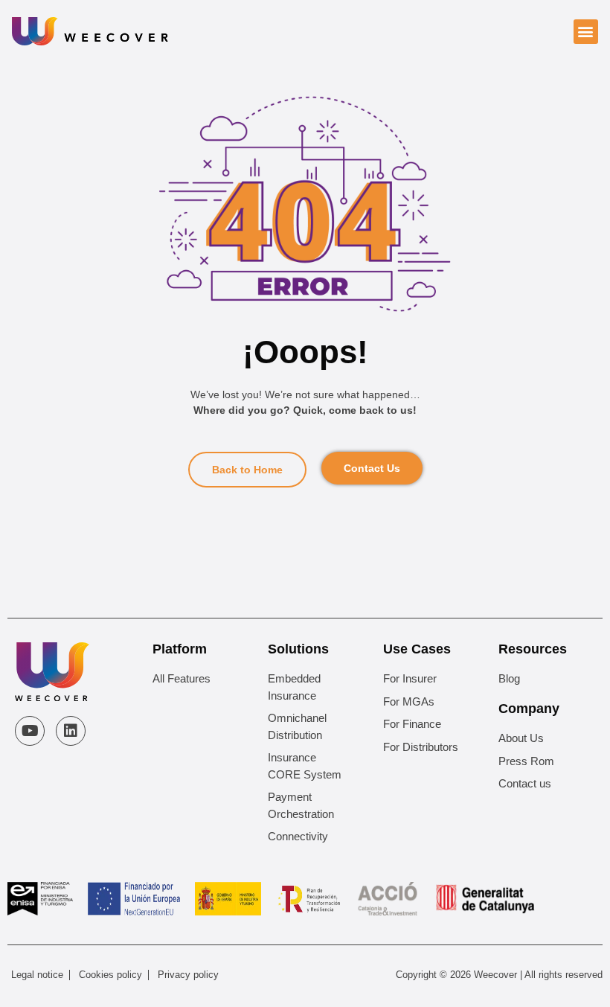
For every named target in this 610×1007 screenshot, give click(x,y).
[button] (586, 31)
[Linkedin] (71, 731)
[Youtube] (30, 731)
